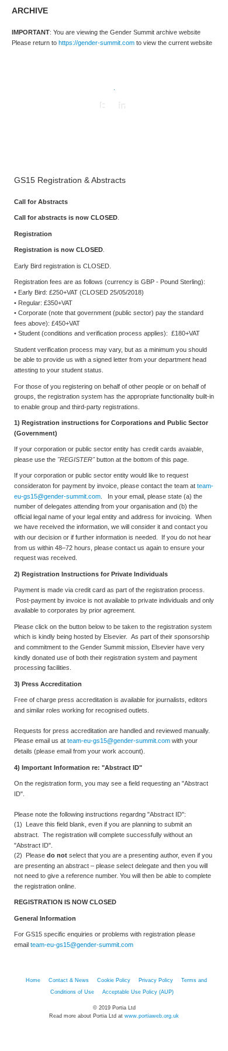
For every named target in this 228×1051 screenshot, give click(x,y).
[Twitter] (102, 105)
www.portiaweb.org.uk (152, 1016)
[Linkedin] (122, 105)
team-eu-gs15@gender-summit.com (118, 740)
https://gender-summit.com (96, 42)
